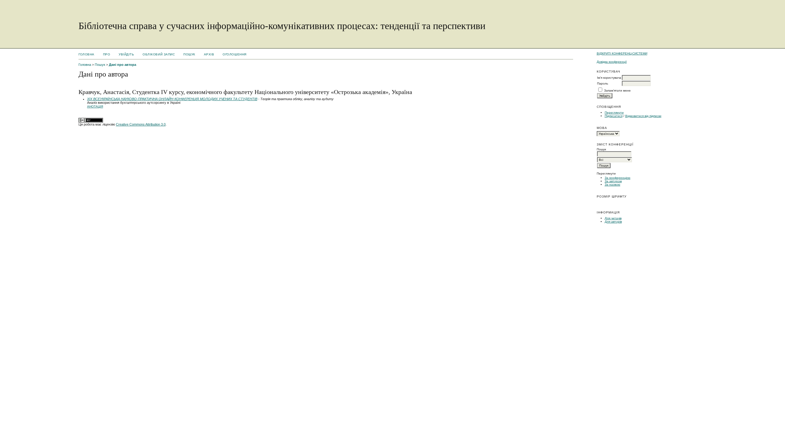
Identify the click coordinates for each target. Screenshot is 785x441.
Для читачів (613, 218)
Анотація (95, 106)
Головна (86, 54)
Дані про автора (122, 64)
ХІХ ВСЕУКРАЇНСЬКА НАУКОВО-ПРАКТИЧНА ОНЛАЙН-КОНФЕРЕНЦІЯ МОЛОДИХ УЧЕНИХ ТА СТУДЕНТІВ (172, 99)
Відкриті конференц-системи (622, 53)
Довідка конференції (612, 61)
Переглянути (614, 112)
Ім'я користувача (609, 77)
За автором (613, 181)
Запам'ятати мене (617, 90)
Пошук (189, 54)
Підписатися (613, 116)
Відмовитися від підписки (643, 116)
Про (106, 54)
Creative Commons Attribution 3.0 (141, 124)
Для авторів (613, 221)
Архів (209, 54)
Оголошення (234, 54)
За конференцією (617, 177)
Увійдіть (126, 54)
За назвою (612, 184)
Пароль (602, 83)
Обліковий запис (159, 54)
